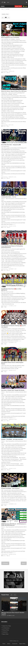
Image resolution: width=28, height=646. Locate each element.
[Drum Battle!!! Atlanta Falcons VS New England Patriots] (14, 354)
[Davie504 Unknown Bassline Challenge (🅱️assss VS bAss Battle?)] (14, 317)
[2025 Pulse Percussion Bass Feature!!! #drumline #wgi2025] (14, 604)
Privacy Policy (5, 630)
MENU (3, 6)
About (8, 643)
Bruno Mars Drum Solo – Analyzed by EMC (11, 144)
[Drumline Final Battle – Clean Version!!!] (14, 480)
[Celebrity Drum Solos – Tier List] (14, 188)
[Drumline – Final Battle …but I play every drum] (14, 431)
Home (2, 9)
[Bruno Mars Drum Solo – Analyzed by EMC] (14, 136)
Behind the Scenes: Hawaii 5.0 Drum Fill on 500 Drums (14, 91)
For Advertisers (5, 627)
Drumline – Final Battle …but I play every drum (12, 439)
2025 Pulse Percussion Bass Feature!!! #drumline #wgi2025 (12, 613)
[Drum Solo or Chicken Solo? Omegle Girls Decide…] (14, 382)
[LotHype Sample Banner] (14, 587)
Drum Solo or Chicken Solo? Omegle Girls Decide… (13, 390)
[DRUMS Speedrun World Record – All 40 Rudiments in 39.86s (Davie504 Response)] (14, 515)
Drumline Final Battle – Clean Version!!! (10, 488)
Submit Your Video (6, 625)
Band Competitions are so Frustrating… (10, 37)
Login (25, 6)
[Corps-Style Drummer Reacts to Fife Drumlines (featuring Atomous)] (14, 237)
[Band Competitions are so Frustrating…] (14, 29)
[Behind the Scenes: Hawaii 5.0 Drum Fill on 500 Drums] (14, 83)
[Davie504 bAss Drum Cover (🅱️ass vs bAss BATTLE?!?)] (14, 280)
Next (23, 563)
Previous (6, 563)
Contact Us (5, 632)
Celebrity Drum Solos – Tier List (8, 196)
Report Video (5, 634)
